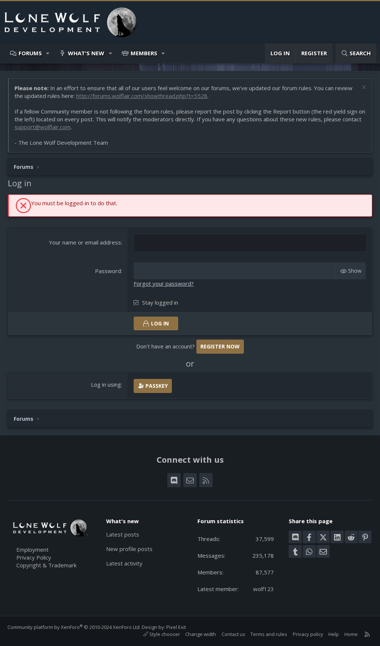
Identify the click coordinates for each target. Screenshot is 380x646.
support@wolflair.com (42, 127)
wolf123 (263, 589)
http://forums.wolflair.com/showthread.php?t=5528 (141, 95)
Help (333, 634)
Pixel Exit (176, 627)
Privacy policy (308, 634)
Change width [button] (200, 634)
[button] (48, 53)
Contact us (233, 634)
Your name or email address (85, 242)
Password (108, 271)
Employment (32, 549)
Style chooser (164, 634)
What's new (86, 53)
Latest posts (122, 534)
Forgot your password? (164, 283)
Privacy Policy (33, 557)
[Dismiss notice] (363, 88)
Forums (30, 53)
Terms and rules (268, 634)
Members (144, 53)
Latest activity (124, 563)
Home (351, 634)
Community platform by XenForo (74, 627)
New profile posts (129, 548)
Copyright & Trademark (46, 565)
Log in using (106, 384)
